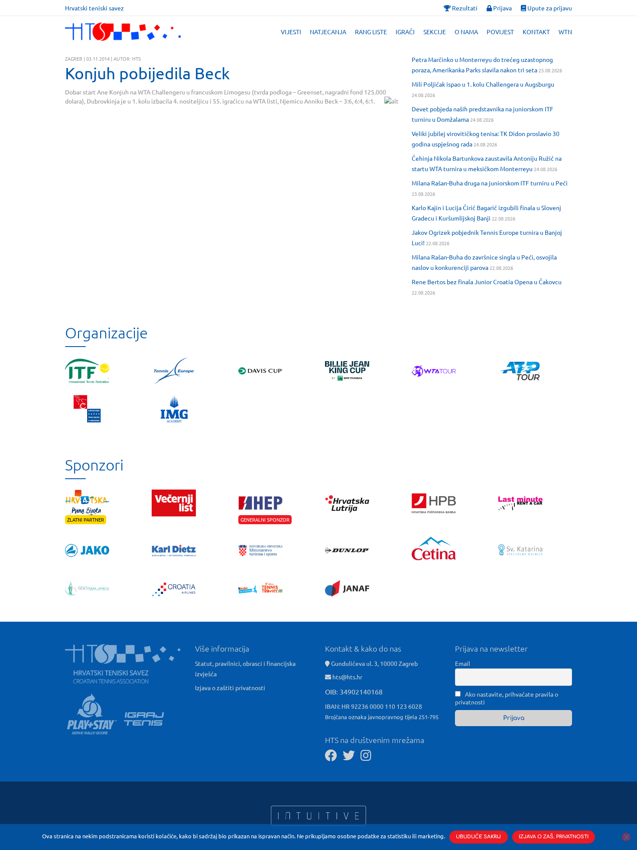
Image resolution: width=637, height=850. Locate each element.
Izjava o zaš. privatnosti (553, 837)
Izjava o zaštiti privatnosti (230, 687)
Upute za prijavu (549, 8)
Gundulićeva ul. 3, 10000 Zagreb (374, 663)
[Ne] (626, 837)
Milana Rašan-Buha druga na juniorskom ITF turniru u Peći (490, 183)
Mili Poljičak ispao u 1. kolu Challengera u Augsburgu (483, 84)
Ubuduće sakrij (478, 837)
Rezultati (464, 8)
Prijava (502, 8)
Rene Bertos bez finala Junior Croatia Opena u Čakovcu (487, 281)
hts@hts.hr (347, 677)
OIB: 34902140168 (354, 691)
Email (462, 663)
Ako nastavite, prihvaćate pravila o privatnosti (506, 698)
